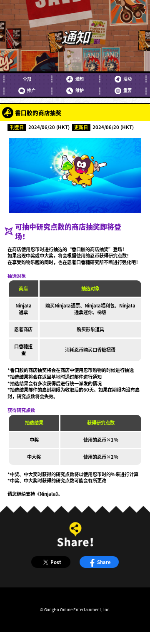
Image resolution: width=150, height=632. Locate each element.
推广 (31, 90)
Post (55, 562)
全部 (27, 79)
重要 (127, 90)
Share (104, 562)
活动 (127, 79)
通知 (79, 79)
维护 (79, 90)
